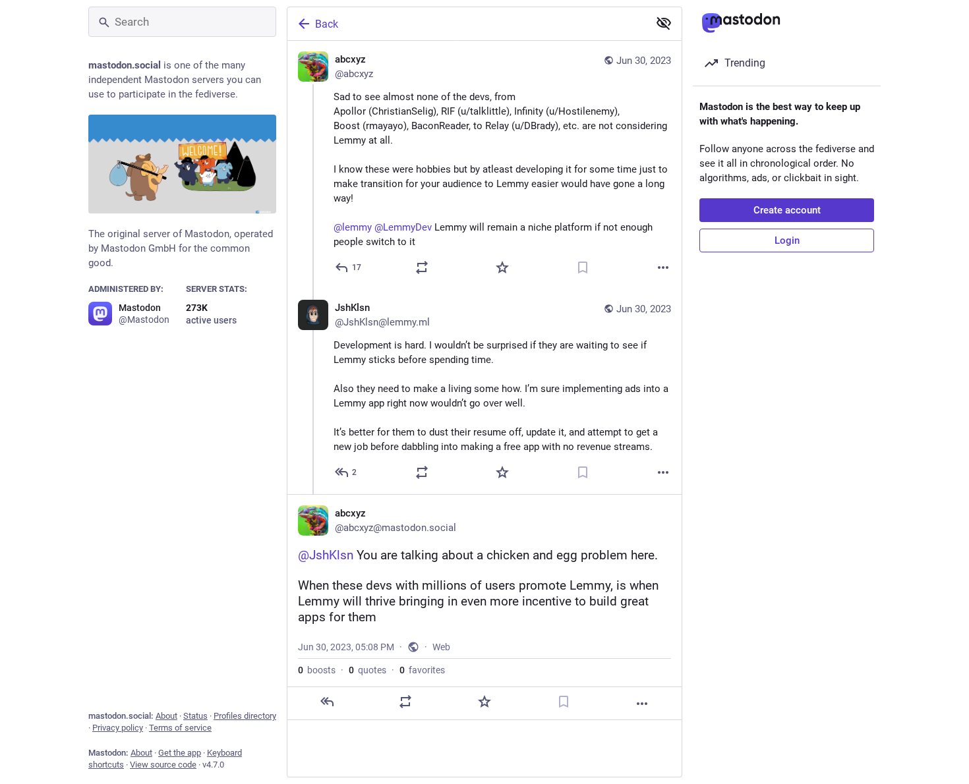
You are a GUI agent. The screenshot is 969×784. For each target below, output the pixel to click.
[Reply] (327, 702)
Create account (787, 210)
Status (195, 716)
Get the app (179, 753)
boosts (317, 670)
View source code (163, 765)
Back (326, 24)
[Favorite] (502, 267)
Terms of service (180, 728)
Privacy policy (117, 728)
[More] (663, 267)
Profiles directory (245, 716)
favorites (422, 670)
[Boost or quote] (422, 267)
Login (787, 240)
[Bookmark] (583, 267)
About (166, 716)
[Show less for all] (664, 23)
